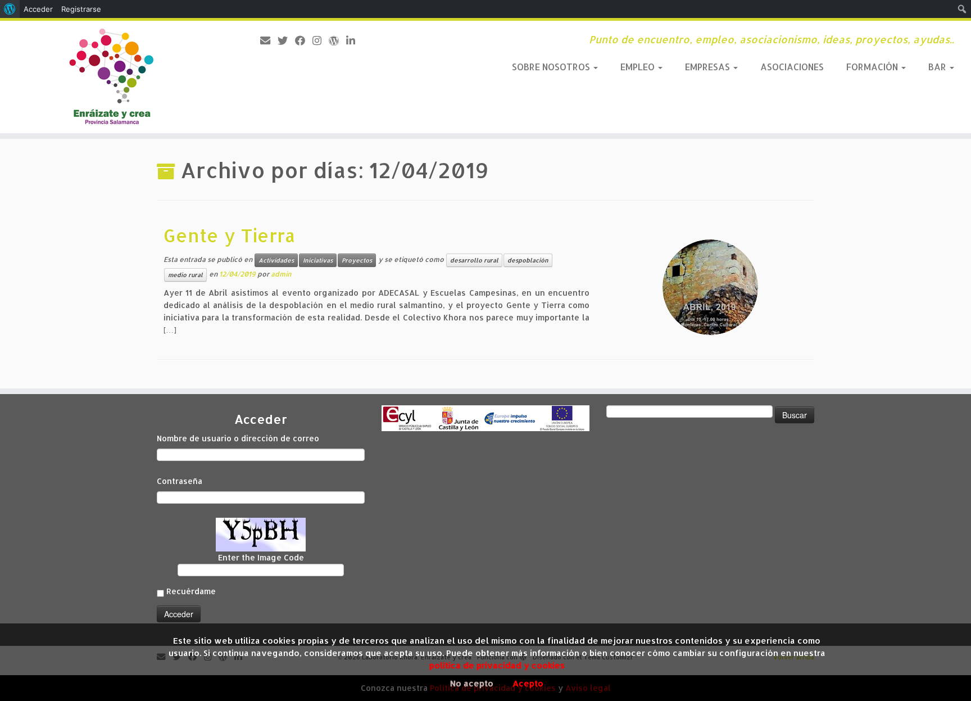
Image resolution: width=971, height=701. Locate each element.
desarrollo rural (474, 260)
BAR (938, 67)
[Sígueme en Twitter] (286, 40)
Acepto (527, 683)
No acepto (471, 683)
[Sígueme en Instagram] (320, 40)
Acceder (38, 8)
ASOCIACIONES (792, 67)
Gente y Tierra (229, 235)
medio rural (185, 275)
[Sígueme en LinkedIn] (354, 40)
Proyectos (357, 260)
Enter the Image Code (261, 557)
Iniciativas (318, 260)
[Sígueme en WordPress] (337, 40)
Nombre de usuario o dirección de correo (238, 438)
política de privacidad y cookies (497, 665)
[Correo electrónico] (269, 40)
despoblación (527, 260)
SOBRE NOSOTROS (552, 67)
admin (281, 274)
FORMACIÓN (873, 67)
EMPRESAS (708, 67)
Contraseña (179, 481)
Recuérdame (191, 591)
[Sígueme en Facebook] (303, 40)
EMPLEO (638, 67)
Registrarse (81, 8)
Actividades (276, 260)
